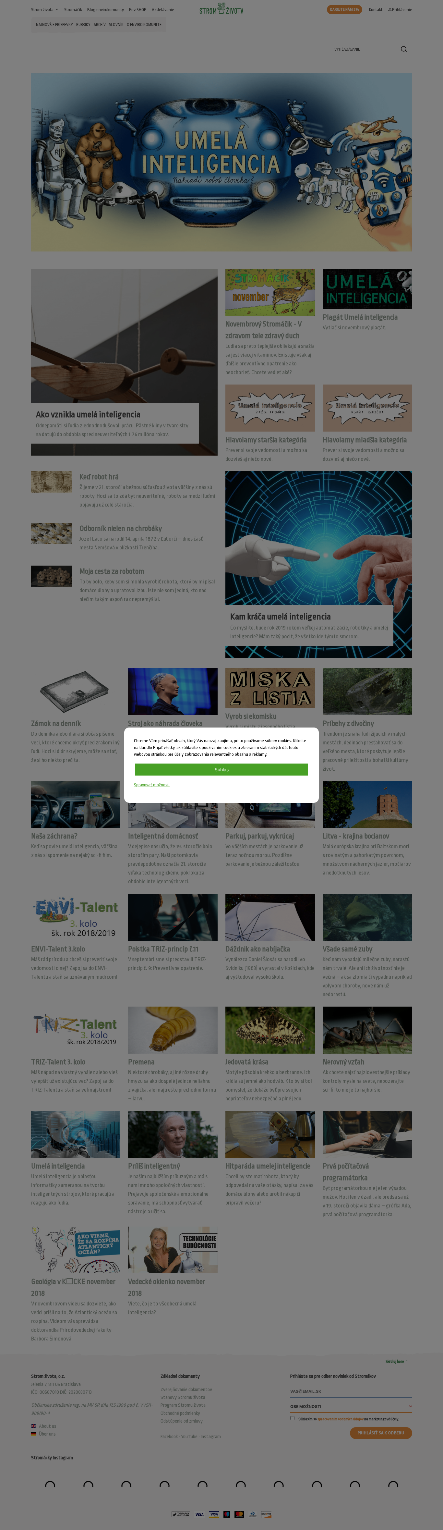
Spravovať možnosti (152, 784)
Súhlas (222, 769)
